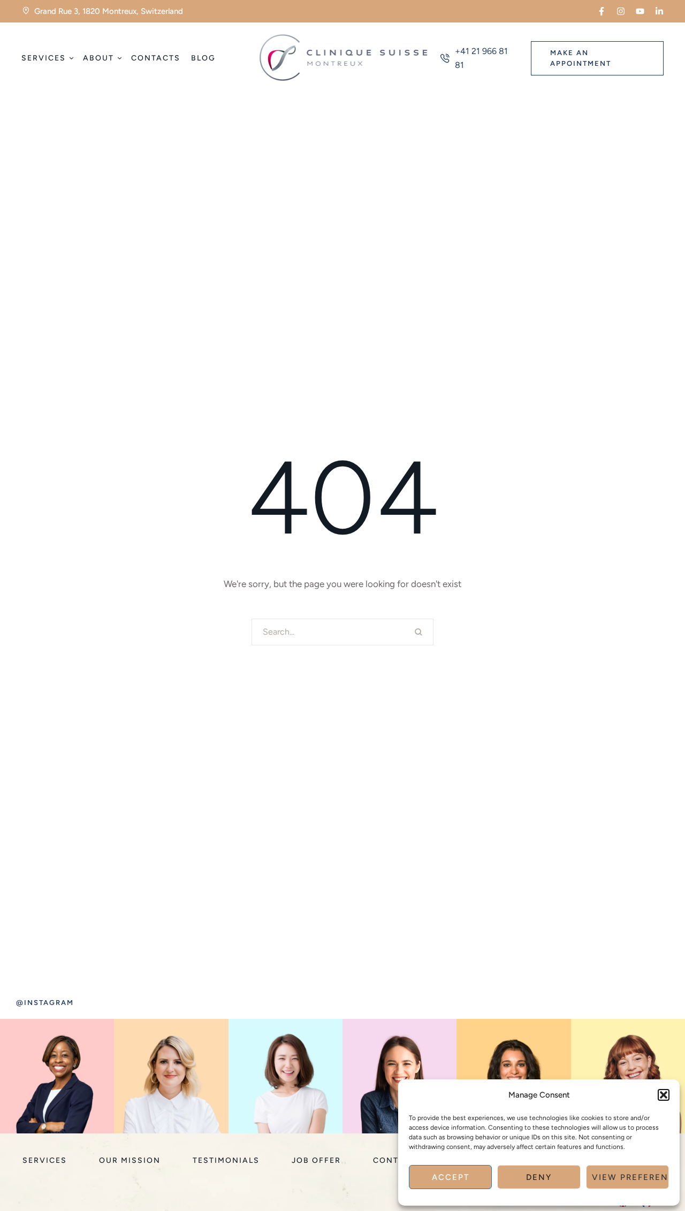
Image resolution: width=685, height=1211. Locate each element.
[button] (663, 1095)
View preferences (630, 1177)
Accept (450, 1177)
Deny (539, 1177)
